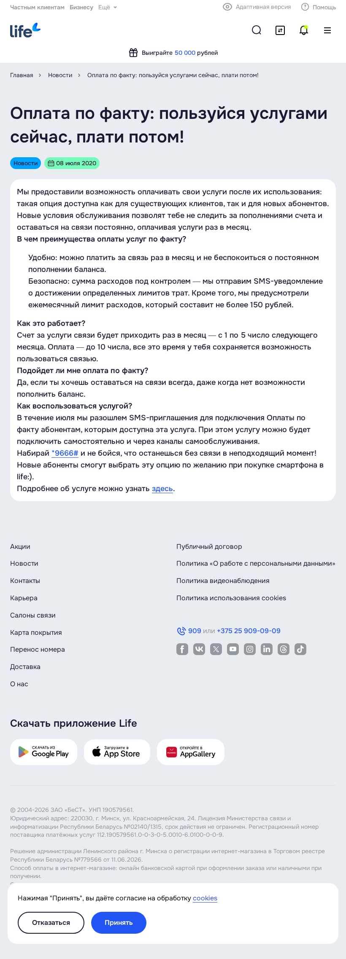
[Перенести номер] (280, 30)
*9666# (64, 453)
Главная (21, 75)
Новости (60, 75)
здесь (162, 488)
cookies (205, 898)
